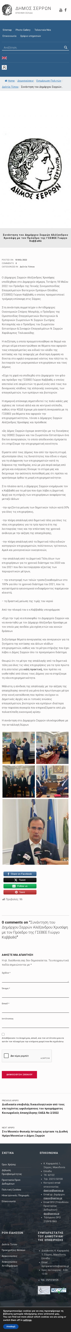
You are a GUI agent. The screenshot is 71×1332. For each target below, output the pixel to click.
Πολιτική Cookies (11, 1189)
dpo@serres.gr (51, 1213)
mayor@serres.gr (53, 1198)
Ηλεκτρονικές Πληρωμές (15, 1195)
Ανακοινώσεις (9, 1256)
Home (11, 80)
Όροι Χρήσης (9, 1164)
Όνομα (6, 988)
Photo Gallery (23, 30)
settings (27, 1320)
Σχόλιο (6, 973)
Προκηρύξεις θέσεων (13, 1250)
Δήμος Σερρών (33, 8)
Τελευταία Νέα (42, 30)
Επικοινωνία (9, 36)
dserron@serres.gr (54, 1190)
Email (5, 1003)
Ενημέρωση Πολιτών (48, 80)
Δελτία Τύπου (10, 86)
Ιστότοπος (8, 1018)
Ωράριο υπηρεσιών (30, 36)
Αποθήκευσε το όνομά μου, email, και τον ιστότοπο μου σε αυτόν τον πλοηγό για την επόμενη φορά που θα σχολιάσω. (33, 1040)
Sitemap (7, 30)
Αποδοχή (10, 1326)
